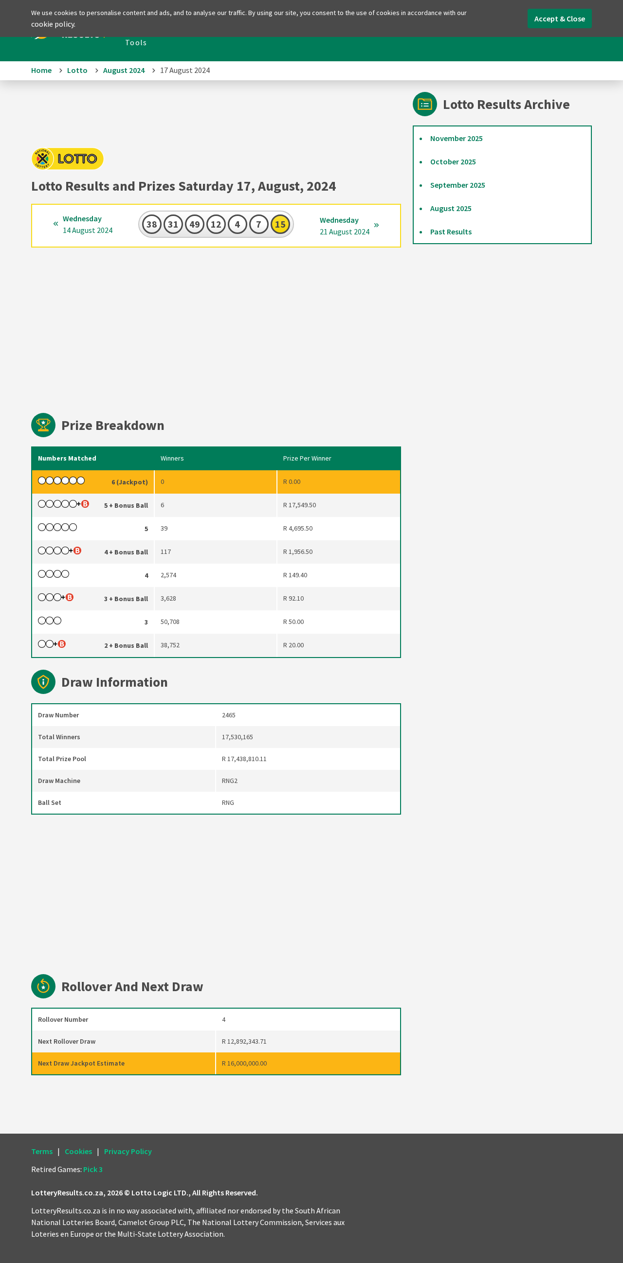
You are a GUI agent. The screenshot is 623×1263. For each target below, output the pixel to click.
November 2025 (456, 138)
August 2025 (451, 208)
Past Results (451, 231)
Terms (42, 1151)
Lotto (77, 70)
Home (41, 70)
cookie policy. (53, 24)
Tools (136, 42)
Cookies (78, 1151)
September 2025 (457, 185)
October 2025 (453, 161)
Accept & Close (559, 18)
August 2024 (124, 70)
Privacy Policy (128, 1151)
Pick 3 (93, 1169)
